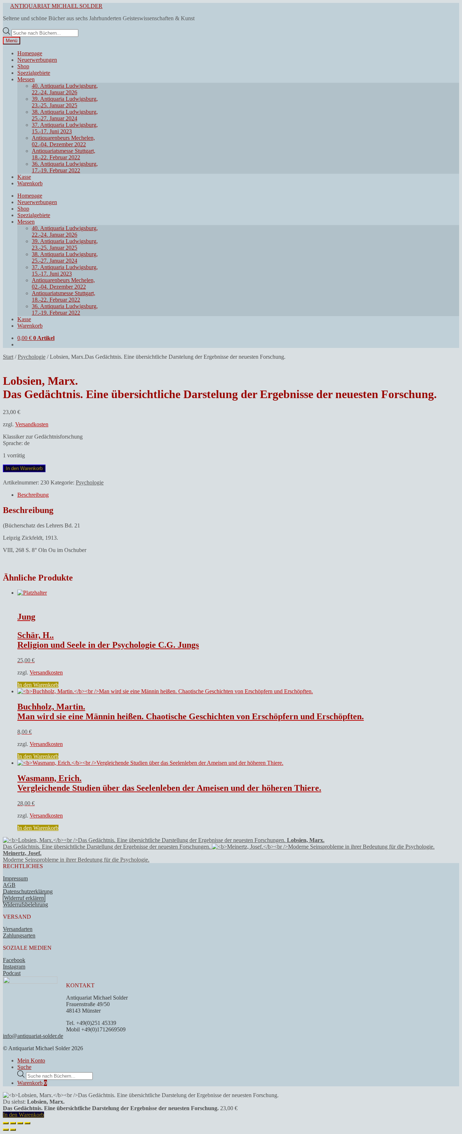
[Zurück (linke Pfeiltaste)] (6, 1130)
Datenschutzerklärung (28, 891)
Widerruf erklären (24, 898)
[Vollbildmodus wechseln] (13, 1123)
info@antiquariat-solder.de (33, 1036)
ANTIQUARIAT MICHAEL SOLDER (56, 6)
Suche (24, 1067)
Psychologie (31, 357)
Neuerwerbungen (37, 60)
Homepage (29, 53)
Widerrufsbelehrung (25, 904)
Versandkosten (31, 424)
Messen (26, 79)
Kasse (24, 177)
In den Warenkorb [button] (37, 685)
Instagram (14, 966)
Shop (23, 66)
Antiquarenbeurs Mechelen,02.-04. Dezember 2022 (63, 141)
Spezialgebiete (33, 73)
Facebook (14, 960)
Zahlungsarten (19, 935)
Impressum (15, 878)
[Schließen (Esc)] (27, 1123)
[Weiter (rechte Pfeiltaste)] (13, 1130)
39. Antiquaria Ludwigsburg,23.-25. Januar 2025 (65, 102)
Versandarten (17, 929)
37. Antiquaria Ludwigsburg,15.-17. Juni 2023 (65, 128)
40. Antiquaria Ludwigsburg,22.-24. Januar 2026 (65, 89)
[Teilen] (20, 1123)
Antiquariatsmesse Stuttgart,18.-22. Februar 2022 (63, 154)
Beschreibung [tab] (33, 495)
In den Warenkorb (24, 468)
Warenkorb (30, 183)
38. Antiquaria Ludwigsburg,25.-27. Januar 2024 (65, 115)
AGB (9, 885)
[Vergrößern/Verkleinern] (6, 1123)
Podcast (12, 973)
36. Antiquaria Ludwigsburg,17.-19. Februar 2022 (65, 167)
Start (8, 357)
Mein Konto (31, 1060)
